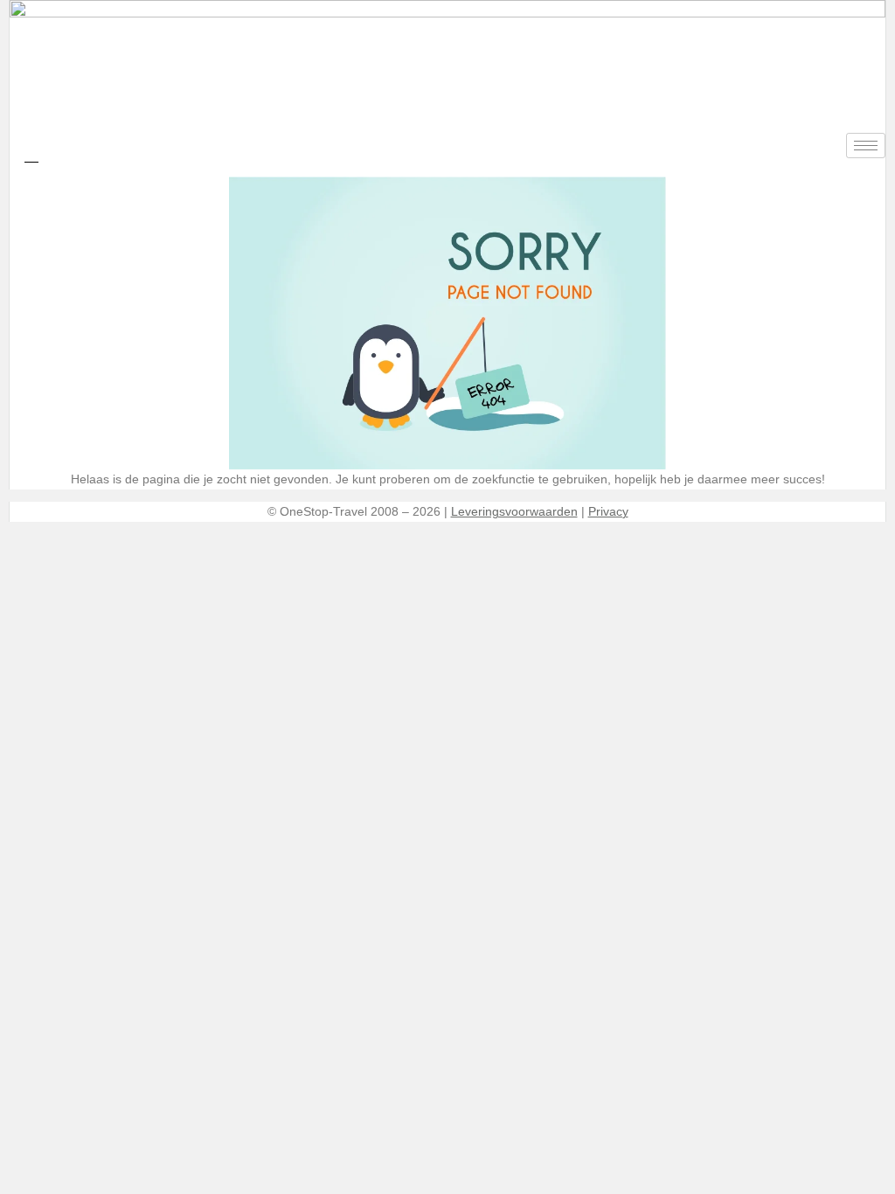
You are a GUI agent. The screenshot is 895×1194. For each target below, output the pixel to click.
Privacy (608, 511)
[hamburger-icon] (865, 145)
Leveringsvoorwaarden (514, 511)
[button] (31, 154)
